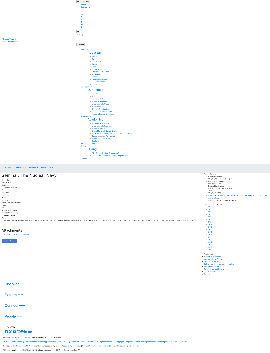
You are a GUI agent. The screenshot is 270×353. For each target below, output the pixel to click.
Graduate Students (99, 101)
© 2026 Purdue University (13, 342)
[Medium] (82, 25)
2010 (210, 247)
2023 (210, 214)
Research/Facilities (88, 144)
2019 (210, 224)
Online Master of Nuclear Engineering (107, 131)
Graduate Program (99, 128)
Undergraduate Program (101, 126)
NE (26, 167)
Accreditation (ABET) (212, 266)
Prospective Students (100, 123)
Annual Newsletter (99, 69)
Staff (94, 96)
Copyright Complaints (125, 342)
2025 (210, 209)
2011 (210, 245)
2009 (210, 250)
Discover (12, 284)
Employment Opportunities (102, 79)
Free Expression (86, 342)
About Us (85, 50)
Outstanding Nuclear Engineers (104, 111)
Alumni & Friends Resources (103, 114)
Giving (83, 146)
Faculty (95, 94)
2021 (210, 219)
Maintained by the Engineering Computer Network (167, 342)
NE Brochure (97, 74)
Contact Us (86, 346)
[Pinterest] (22, 332)
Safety (94, 64)
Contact (95, 84)
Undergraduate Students (101, 104)
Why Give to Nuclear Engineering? (105, 153)
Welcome (95, 56)
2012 (210, 242)
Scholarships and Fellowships (103, 136)
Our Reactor (96, 62)
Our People (85, 87)
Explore (11, 295)
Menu (81, 44)
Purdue (83, 4)
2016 (210, 232)
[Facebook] (81, 17)
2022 (210, 217)
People (11, 316)
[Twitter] (81, 20)
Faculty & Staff (98, 99)
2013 (210, 239)
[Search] (78, 31)
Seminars (95, 141)
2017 (52, 167)
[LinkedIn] (81, 22)
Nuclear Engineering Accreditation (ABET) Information (113, 133)
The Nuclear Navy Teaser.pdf (17, 234)
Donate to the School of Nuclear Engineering (110, 156)
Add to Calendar (9, 241)
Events (94, 77)
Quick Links (84, 2)
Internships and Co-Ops (101, 138)
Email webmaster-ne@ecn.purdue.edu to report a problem (116, 346)
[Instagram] (81, 12)
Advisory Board (98, 106)
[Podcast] (81, 27)
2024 (210, 212)
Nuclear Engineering (10, 41)
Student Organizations (101, 109)
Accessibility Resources (71, 346)
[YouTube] (82, 14)
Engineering (85, 7)
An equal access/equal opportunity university (44, 342)
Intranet (84, 158)
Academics (85, 116)
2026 (210, 207)
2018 (210, 227)
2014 (210, 237)
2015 (210, 234)
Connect (12, 306)
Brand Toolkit (140, 342)
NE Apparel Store (99, 82)
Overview (95, 59)
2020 (210, 222)
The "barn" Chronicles (100, 72)
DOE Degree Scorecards (104, 342)
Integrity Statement (71, 342)
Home (83, 47)
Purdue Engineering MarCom (21, 346)
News (94, 67)
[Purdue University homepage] (9, 39)
